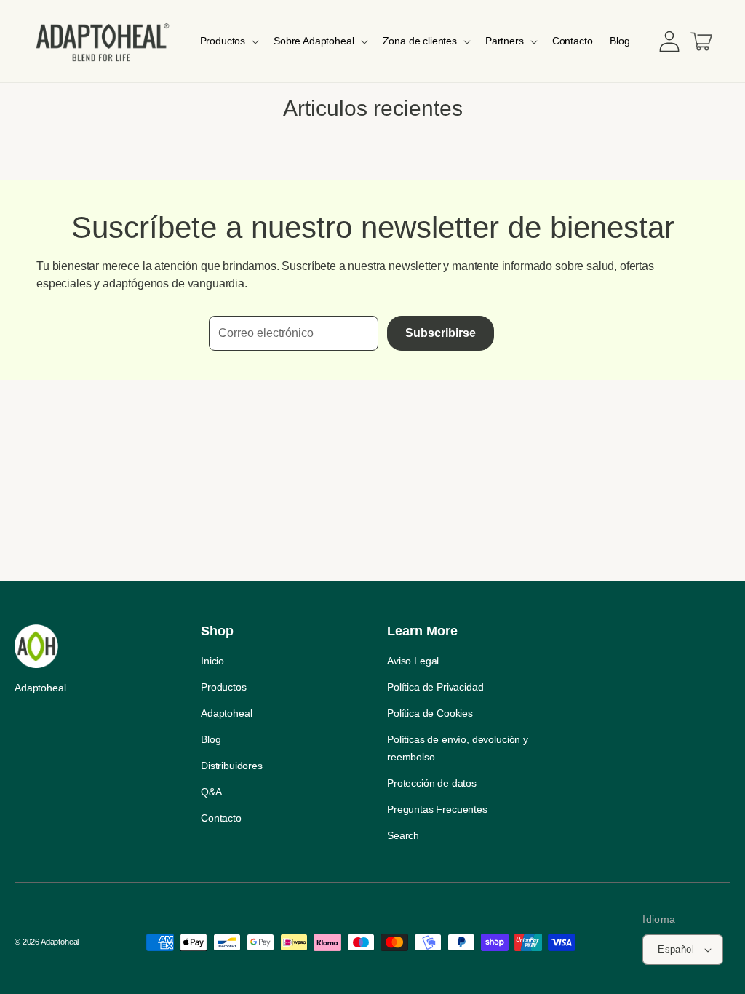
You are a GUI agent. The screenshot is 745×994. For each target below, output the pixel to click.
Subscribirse (440, 333)
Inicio (212, 661)
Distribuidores (232, 765)
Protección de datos (432, 783)
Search (403, 835)
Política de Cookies (430, 713)
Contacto (221, 818)
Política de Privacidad (435, 687)
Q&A (211, 792)
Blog (210, 739)
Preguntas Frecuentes (437, 809)
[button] (228, 40)
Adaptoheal (226, 713)
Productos (224, 687)
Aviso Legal (413, 661)
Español (676, 949)
